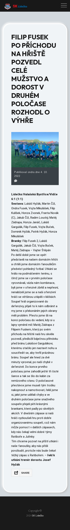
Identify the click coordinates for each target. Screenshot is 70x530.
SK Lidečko (38, 515)
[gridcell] (35, 196)
